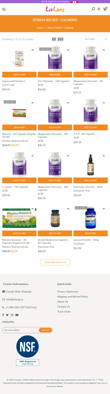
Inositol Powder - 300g (86, 240)
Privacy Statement (67, 291)
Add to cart (19, 74)
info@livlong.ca (14, 299)
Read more (55, 74)
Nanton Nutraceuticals (15, 140)
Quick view (32, 50)
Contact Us (63, 306)
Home (40, 27)
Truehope (78, 243)
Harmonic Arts (81, 190)
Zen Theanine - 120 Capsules (54, 81)
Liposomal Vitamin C (14, 81)
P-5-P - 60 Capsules (84, 134)
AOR (40, 84)
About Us (62, 301)
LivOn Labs (8, 84)
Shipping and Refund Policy (72, 296)
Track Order (64, 311)
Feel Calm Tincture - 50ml (88, 187)
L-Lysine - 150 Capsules (15, 187)
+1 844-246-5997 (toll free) (21, 307)
